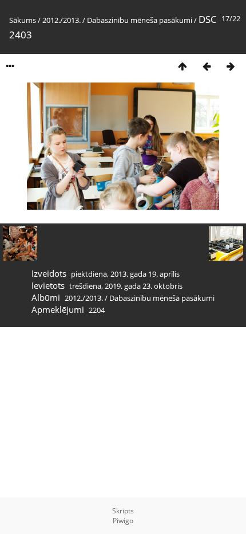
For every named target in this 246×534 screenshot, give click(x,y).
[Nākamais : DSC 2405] (231, 66)
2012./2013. (61, 20)
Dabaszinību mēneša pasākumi (139, 20)
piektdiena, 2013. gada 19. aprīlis (125, 274)
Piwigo (123, 520)
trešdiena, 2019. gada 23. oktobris (125, 286)
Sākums (22, 20)
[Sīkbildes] (182, 66)
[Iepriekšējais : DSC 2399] (207, 66)
